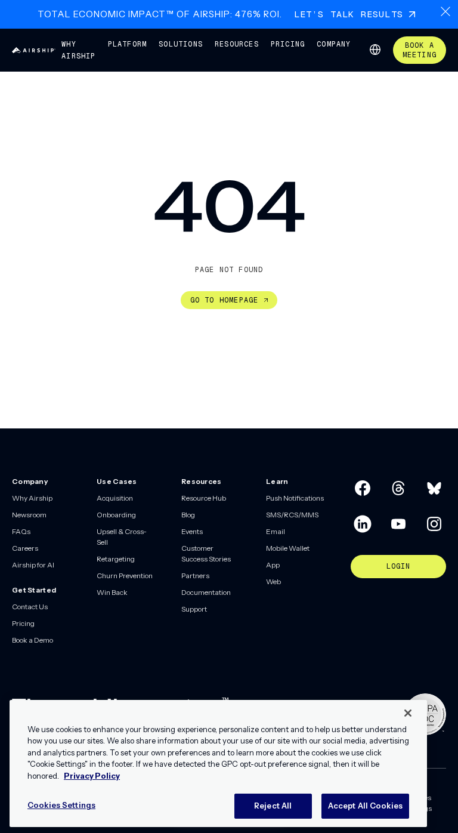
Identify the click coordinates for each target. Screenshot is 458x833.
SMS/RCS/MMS (292, 514)
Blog (188, 514)
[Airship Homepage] (33, 49)
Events (192, 531)
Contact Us (30, 606)
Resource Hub (203, 497)
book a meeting (420, 50)
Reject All (273, 805)
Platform (127, 44)
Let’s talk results (349, 14)
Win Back (112, 592)
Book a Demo (32, 639)
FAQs (21, 531)
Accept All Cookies (365, 805)
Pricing (288, 44)
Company (334, 44)
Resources (237, 44)
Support (194, 608)
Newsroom (29, 514)
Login (398, 566)
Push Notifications (295, 497)
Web (273, 581)
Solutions (181, 44)
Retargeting (116, 558)
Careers (25, 548)
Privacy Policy (92, 775)
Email (275, 531)
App (273, 564)
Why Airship (78, 50)
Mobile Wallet (288, 548)
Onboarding (116, 514)
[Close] (408, 713)
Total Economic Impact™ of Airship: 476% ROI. (160, 14)
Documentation (206, 592)
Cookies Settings (61, 805)
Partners (195, 575)
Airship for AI (33, 564)
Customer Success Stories (206, 553)
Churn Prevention (125, 575)
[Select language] (375, 49)
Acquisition (115, 497)
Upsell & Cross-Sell (122, 537)
